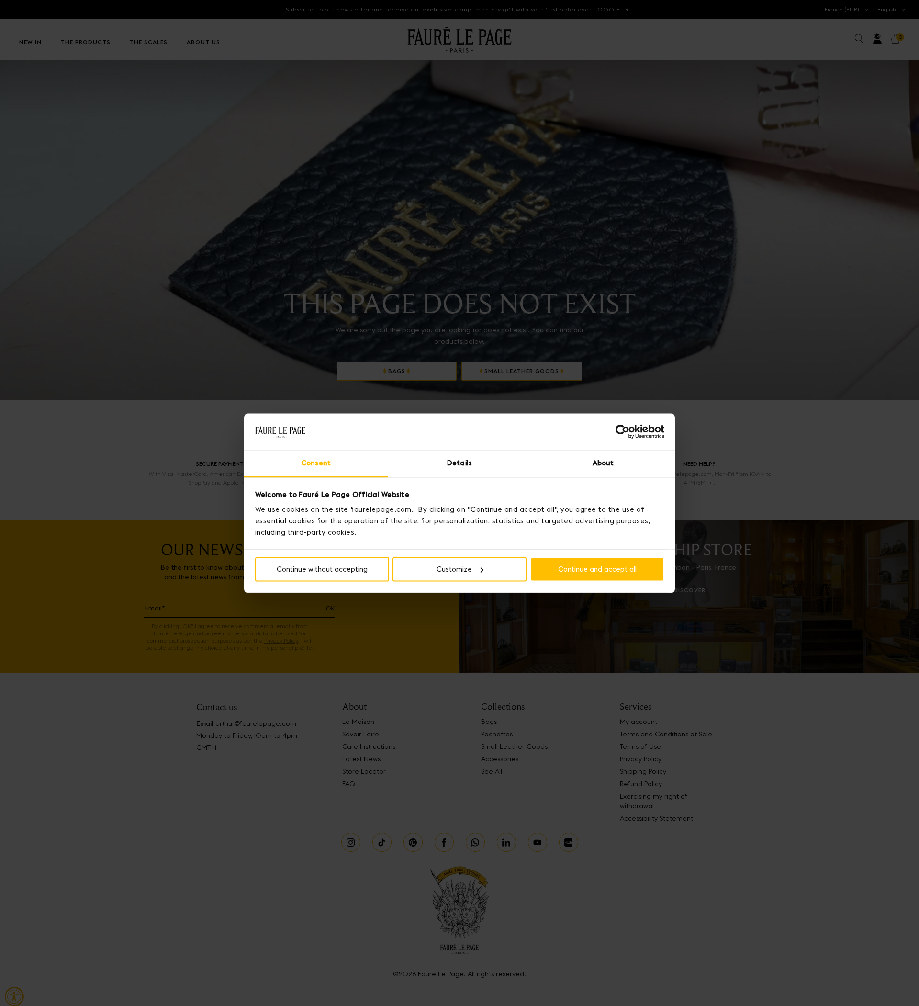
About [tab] (603, 463)
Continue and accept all (597, 569)
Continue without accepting (322, 569)
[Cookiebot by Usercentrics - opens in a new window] (622, 431)
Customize (454, 569)
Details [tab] (459, 463)
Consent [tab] (316, 463)
